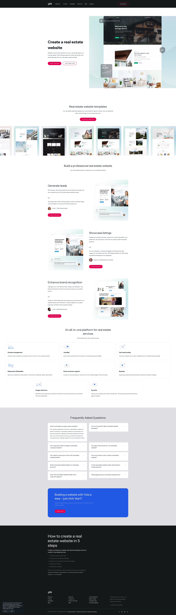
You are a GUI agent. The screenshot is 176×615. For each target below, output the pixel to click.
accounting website (73, 572)
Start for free (60, 511)
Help (69, 602)
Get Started (123, 4)
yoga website (63, 572)
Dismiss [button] (5, 611)
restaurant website (53, 572)
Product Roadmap (93, 602)
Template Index (93, 600)
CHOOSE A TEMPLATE (88, 119)
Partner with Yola (72, 600)
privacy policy (11, 605)
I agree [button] (11, 611)
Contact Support (93, 597)
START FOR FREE (54, 63)
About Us (70, 597)
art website (58, 574)
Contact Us (71, 599)
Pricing (49, 599)
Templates (50, 600)
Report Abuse (92, 599)
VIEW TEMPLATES (70, 63)
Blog (49, 602)
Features (50, 597)
